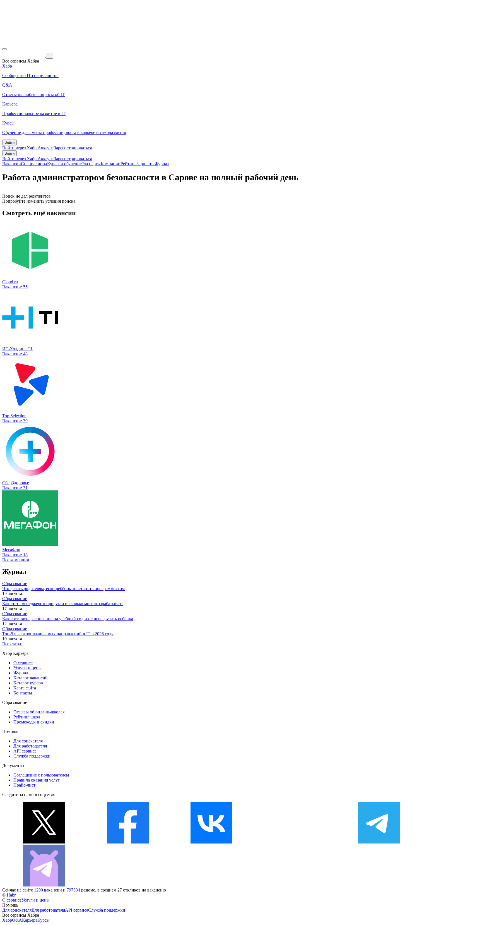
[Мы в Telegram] (379, 842)
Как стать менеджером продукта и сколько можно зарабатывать (62, 603)
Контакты (22, 693)
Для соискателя (28, 741)
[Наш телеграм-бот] (44, 885)
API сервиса (25, 751)
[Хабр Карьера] (24, 55)
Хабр (7, 920)
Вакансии (11, 163)
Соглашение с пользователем (41, 775)
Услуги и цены (27, 667)
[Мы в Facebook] (128, 842)
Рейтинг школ (26, 717)
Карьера (29, 920)
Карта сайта (24, 688)
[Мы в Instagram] (295, 842)
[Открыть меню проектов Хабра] (4, 49)
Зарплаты (145, 163)
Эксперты (91, 163)
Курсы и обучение (64, 163)
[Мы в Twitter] (44, 842)
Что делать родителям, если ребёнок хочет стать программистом (63, 588)
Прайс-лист (24, 785)
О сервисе (23, 662)
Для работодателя (30, 746)
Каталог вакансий (30, 677)
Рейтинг (128, 163)
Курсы (43, 920)
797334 (73, 890)
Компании (110, 163)
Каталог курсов (28, 682)
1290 (38, 890)
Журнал (162, 163)
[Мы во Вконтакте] (211, 842)
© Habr (9, 895)
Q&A (17, 920)
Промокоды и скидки (33, 722)
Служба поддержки (31, 756)
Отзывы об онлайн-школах (39, 712)
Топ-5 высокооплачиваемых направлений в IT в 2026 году (58, 633)
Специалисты (34, 163)
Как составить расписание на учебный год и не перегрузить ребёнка (67, 618)
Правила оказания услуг (36, 780)
